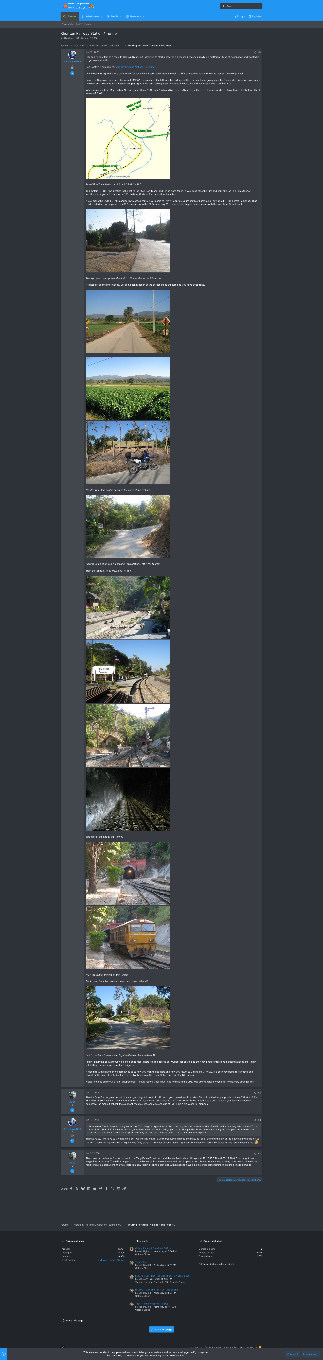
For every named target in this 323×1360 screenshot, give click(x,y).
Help (242, 1347)
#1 (259, 52)
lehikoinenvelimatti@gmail (111, 1260)
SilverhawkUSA (71, 38)
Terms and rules (213, 1347)
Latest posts (141, 1241)
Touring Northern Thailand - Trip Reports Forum (160, 1282)
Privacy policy (230, 1347)
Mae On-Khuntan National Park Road (136, 66)
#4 (259, 1153)
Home (249, 1347)
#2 (259, 1092)
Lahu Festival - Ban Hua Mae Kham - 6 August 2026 (162, 1275)
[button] (102, 16)
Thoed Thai (141, 1262)
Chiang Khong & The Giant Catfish (153, 1248)
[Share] (255, 52)
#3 (259, 1120)
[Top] (256, 1347)
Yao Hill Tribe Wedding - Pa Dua (151, 1303)
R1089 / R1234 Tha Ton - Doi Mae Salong (156, 1289)
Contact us (197, 1347)
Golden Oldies (142, 1254)
